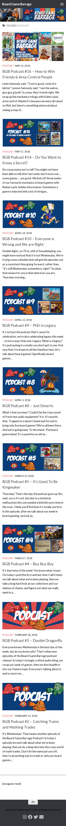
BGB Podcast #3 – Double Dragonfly (32, 640)
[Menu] (62, 4)
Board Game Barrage (16, 4)
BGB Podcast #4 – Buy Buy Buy (28, 564)
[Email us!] (41, 817)
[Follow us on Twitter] (36, 817)
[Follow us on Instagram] (24, 817)
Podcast (8, 65)
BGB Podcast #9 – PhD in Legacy (29, 325)
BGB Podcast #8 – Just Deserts (27, 405)
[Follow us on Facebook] (30, 817)
